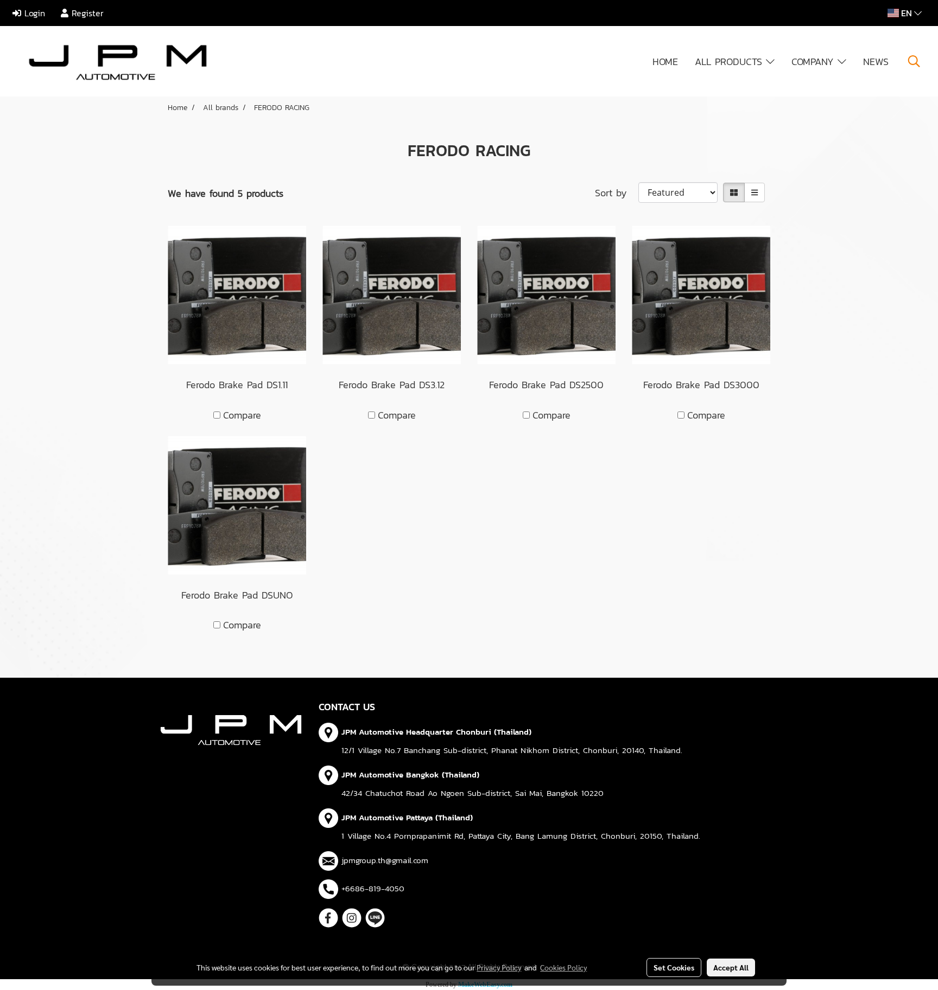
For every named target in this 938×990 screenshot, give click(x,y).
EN (906, 13)
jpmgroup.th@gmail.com (384, 860)
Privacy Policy (499, 967)
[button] (914, 61)
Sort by (616, 192)
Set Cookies (674, 967)
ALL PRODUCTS (730, 61)
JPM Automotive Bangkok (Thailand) (410, 774)
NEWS (876, 61)
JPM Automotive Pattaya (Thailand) (407, 817)
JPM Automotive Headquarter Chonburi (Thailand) (436, 731)
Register (86, 13)
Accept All (731, 967)
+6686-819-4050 (372, 888)
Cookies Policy (563, 967)
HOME (665, 61)
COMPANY (814, 61)
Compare (242, 415)
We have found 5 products (225, 193)
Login (33, 13)
